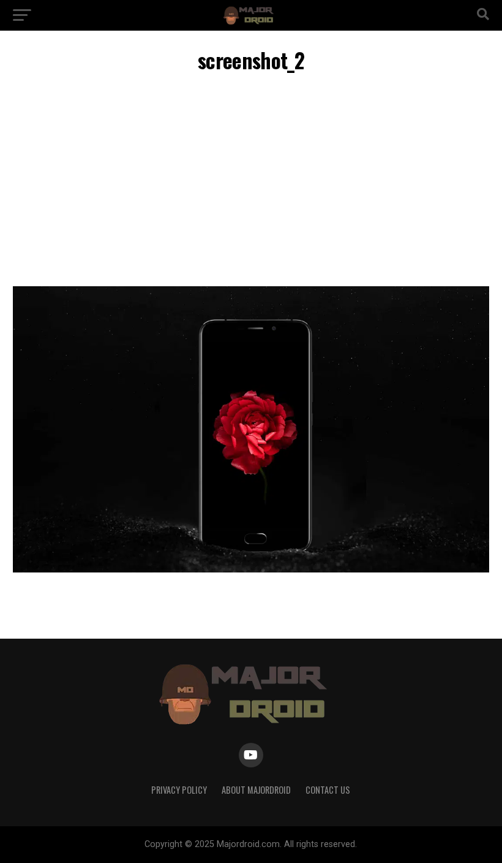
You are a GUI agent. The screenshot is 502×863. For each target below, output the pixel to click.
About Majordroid (256, 789)
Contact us (327, 789)
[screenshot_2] (251, 569)
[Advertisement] (251, 182)
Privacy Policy (179, 789)
